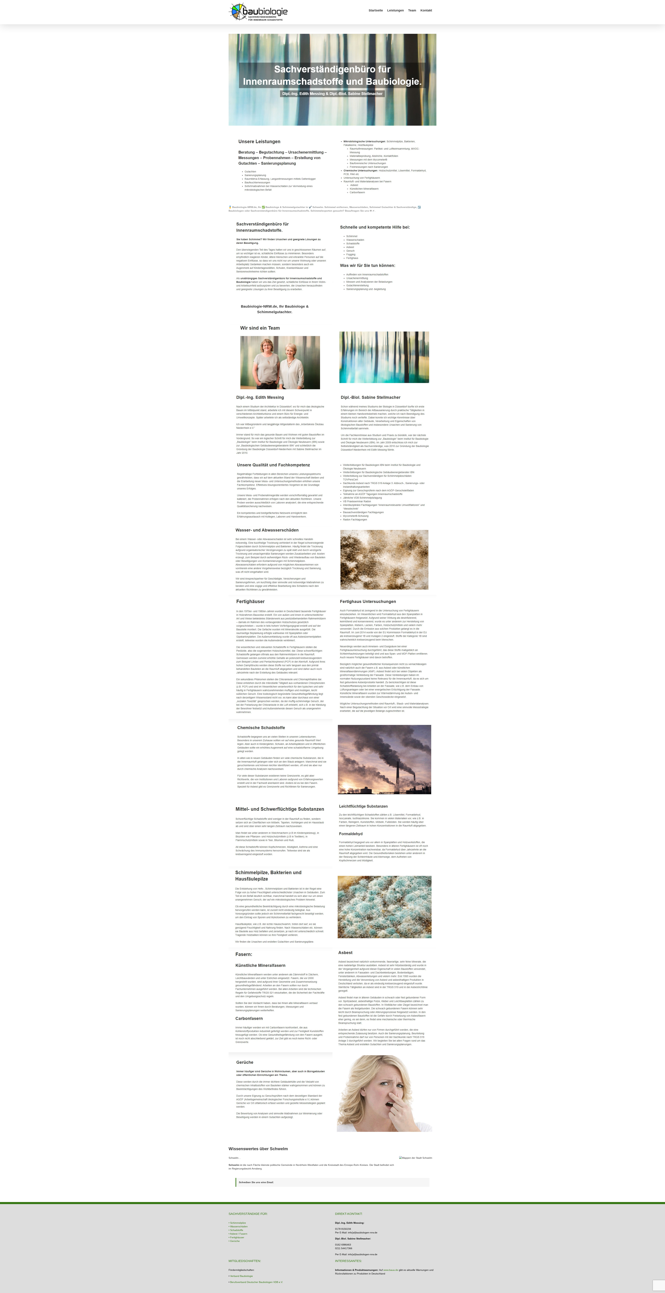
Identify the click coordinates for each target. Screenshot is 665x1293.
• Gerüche (234, 1241)
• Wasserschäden (238, 1226)
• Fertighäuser (236, 1237)
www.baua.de (390, 1270)
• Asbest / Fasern (238, 1233)
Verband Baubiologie (241, 1276)
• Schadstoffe (236, 1230)
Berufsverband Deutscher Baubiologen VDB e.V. (256, 1282)
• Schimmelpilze (237, 1222)
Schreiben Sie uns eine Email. (256, 1182)
